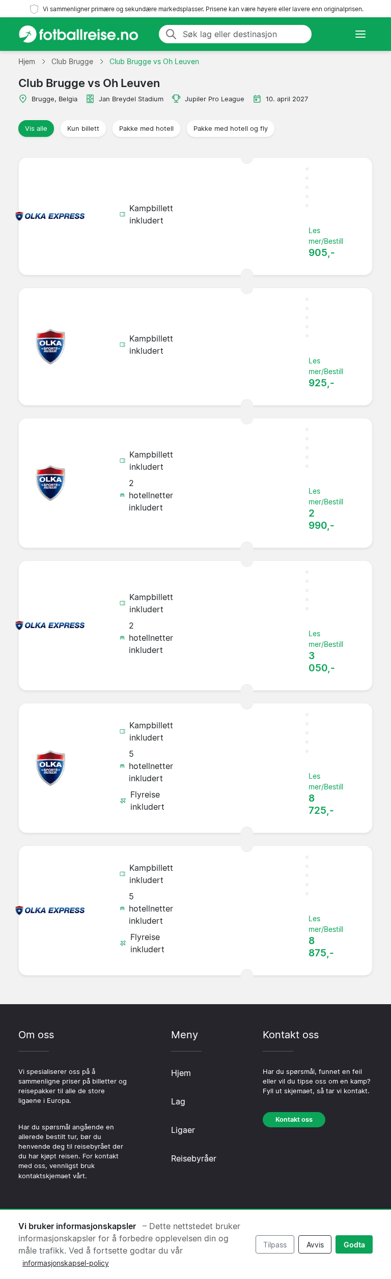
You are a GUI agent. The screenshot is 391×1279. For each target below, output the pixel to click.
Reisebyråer (193, 1158)
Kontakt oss (294, 1119)
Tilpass (275, 1244)
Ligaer (183, 1130)
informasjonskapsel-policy (65, 1263)
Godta (354, 1244)
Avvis (315, 1244)
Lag (178, 1101)
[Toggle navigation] (360, 34)
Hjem (181, 1073)
